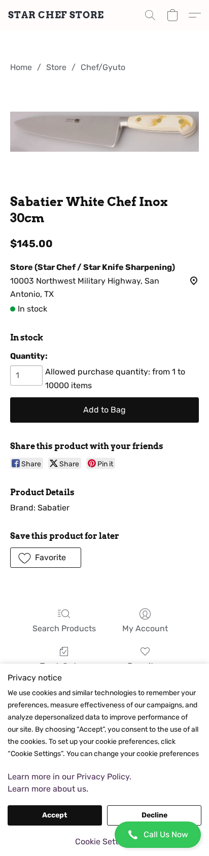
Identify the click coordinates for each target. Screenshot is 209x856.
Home (21, 67)
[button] (104, 834)
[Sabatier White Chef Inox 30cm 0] (104, 131)
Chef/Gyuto (103, 67)
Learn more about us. (48, 789)
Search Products (64, 628)
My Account (145, 628)
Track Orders (64, 666)
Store (56, 67)
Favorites (144, 666)
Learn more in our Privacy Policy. (69, 776)
